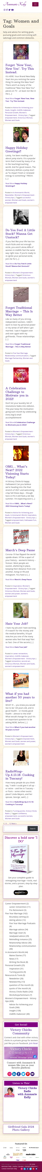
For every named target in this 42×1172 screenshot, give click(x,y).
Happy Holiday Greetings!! (17, 149)
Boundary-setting (17, 916)
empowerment (11, 118)
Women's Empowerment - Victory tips (20, 517)
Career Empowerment (15, 903)
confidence (22, 813)
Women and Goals (12, 120)
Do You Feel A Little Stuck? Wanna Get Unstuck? (20, 233)
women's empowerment (14, 666)
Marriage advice (16, 929)
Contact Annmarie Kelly (9, 1169)
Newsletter (9, 195)
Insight (13, 110)
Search (32, 828)
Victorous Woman (12, 591)
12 (10, 823)
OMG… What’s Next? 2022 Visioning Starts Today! (17, 472)
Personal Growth (11, 112)
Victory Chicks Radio (18, 991)
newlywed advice (17, 936)
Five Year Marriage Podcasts (22, 923)
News (11, 958)
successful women (25, 816)
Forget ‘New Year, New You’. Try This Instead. (20, 68)
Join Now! (33, 1043)
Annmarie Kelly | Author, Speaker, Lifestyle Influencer (19, 1166)
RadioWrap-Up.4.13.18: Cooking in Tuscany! (20, 774)
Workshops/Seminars (19, 995)
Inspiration (32, 515)
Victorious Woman (25, 118)
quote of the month (18, 988)
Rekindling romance (18, 939)
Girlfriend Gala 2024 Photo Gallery (21, 1128)
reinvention (16, 661)
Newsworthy (15, 981)
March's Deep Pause (20, 550)
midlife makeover (24, 110)
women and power (12, 593)
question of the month (20, 985)
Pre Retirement (16, 910)
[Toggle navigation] (35, 4)
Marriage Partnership (13, 358)
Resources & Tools (13, 975)
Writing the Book (17, 962)
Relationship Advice (18, 942)
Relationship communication (16, 355)
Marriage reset (16, 932)
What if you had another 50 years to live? (20, 697)
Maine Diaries (15, 955)
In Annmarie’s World (21, 192)
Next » (14, 823)
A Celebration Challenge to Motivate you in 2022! (17, 393)
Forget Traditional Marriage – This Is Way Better (19, 311)
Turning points (19, 811)
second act (26, 661)
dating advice (15, 920)
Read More (19, 579)
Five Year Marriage (20, 353)
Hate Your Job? (17, 624)
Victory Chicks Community (21, 1031)
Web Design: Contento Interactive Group (15, 1164)
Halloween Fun (30, 520)
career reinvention (20, 653)
